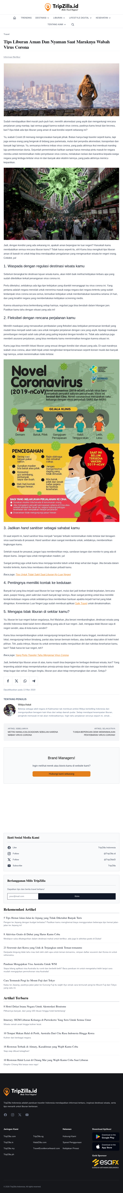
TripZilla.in (8, 1142)
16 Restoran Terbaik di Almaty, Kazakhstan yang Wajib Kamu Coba (41, 1046)
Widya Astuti (24, 704)
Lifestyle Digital (79, 18)
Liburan (57, 18)
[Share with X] (16, 681)
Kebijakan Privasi (71, 1148)
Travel (6, 34)
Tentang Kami (55, 24)
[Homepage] (14, 18)
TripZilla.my (9, 1148)
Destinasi (40, 18)
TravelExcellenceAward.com (46, 1148)
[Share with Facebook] (8, 681)
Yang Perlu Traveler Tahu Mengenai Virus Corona (42, 655)
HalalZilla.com (39, 1142)
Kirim (77, 896)
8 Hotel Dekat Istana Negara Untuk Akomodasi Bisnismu (35, 1006)
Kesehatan (102, 18)
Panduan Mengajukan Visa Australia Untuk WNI (30, 964)
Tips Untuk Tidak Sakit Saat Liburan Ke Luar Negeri (43, 574)
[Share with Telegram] (33, 681)
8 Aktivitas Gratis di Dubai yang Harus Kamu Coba (32, 934)
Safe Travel (81, 603)
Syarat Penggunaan (72, 1142)
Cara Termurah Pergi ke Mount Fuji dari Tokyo (29, 980)
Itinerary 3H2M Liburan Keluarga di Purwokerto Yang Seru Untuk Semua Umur (47, 1020)
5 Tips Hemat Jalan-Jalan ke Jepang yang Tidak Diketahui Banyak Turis (43, 918)
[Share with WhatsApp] (25, 681)
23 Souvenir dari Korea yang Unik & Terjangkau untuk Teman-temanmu (43, 947)
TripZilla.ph (9, 1154)
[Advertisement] (61, 808)
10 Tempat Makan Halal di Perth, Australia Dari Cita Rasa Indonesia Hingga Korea (49, 1033)
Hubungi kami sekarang (61, 774)
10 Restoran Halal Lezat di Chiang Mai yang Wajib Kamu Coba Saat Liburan (46, 1060)
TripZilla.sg (38, 1136)
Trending (26, 18)
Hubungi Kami (69, 1136)
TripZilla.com (10, 1136)
